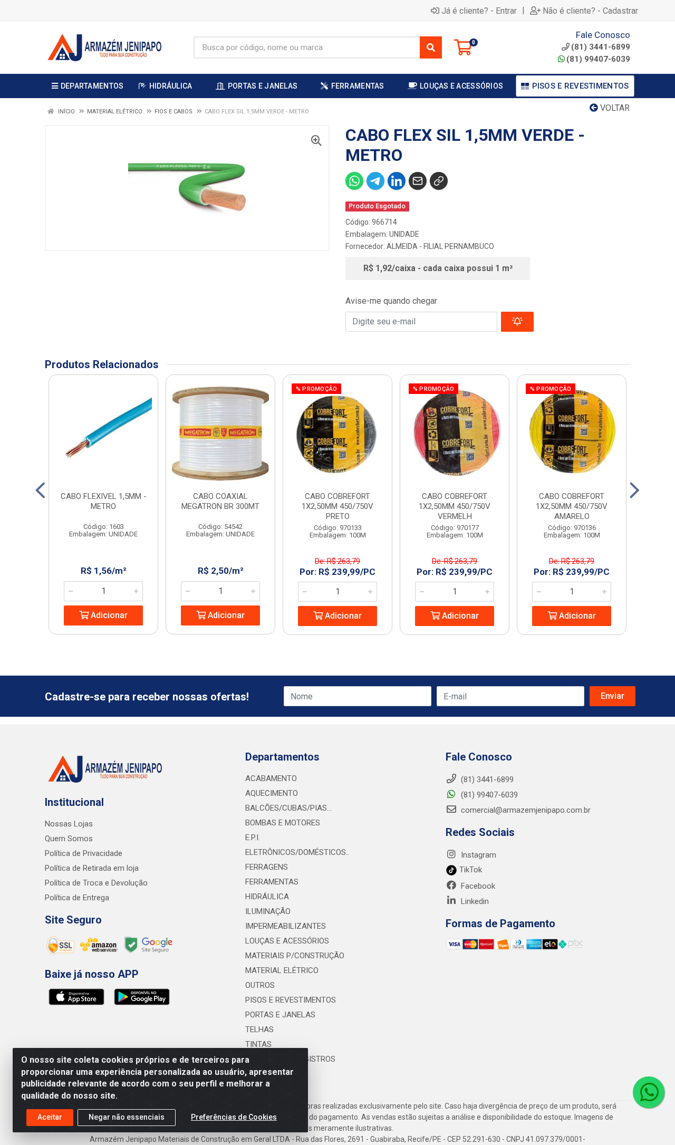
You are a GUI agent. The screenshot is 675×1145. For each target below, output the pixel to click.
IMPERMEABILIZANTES (285, 926)
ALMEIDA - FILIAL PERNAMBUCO (440, 246)
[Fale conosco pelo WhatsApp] (648, 1092)
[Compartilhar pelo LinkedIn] (397, 181)
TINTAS (258, 1044)
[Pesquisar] (431, 47)
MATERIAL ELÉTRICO (282, 970)
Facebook (477, 886)
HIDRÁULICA (267, 896)
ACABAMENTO (271, 778)
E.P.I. (252, 837)
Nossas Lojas (69, 824)
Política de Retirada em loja (92, 868)
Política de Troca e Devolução (96, 883)
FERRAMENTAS (271, 882)
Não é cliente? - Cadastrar (590, 10)
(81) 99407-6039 (598, 59)
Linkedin (474, 901)
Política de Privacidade (83, 853)
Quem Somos (69, 838)
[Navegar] (40, 490)
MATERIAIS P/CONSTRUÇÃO (294, 955)
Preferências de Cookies (234, 1117)
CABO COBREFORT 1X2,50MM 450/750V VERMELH (454, 506)
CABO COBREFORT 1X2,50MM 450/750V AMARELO (572, 506)
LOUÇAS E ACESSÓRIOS (287, 941)
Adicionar (108, 615)
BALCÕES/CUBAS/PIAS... (288, 808)
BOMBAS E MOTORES (282, 823)
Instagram (477, 855)
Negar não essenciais (127, 1117)
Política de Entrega (77, 897)
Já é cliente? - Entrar (479, 10)
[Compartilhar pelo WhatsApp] (354, 181)
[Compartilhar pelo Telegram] (375, 181)
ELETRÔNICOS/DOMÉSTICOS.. (297, 852)
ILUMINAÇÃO (268, 911)
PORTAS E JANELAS (280, 1014)
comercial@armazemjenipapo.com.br (525, 810)
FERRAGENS (266, 867)
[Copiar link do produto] (439, 181)
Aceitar (49, 1117)
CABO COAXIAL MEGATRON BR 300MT (220, 501)
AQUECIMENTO (271, 793)
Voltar (614, 108)
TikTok (469, 869)
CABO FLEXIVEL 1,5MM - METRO (104, 501)
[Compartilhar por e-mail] (418, 181)
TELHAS (259, 1029)
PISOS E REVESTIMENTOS (290, 1000)
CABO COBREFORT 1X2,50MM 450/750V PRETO (337, 506)
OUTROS (260, 985)
